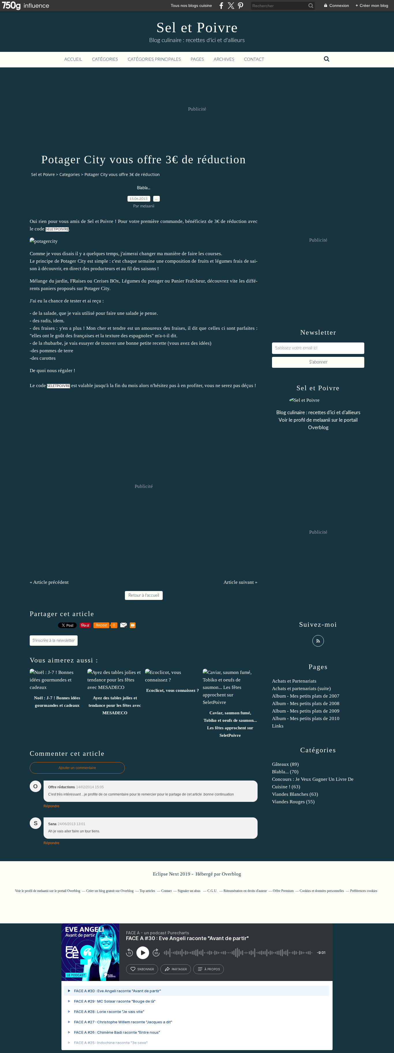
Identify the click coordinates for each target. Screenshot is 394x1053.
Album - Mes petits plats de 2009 (305, 711)
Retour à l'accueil (143, 595)
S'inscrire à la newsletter (54, 641)
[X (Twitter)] (230, 5)
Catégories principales (154, 59)
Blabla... (143, 188)
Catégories (105, 59)
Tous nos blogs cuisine (191, 5)
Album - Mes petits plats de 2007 (305, 696)
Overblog (231, 874)
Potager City (96, 288)
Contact (254, 59)
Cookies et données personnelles (322, 891)
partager (179, 969)
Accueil (73, 59)
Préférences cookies (363, 891)
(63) (295, 794)
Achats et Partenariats (294, 681)
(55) (293, 801)
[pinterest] (240, 5)
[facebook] (221, 5)
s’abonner (145, 969)
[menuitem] (73, 59)
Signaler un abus (189, 891)
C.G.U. (212, 891)
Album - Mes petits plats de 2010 (305, 718)
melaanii (321, 420)
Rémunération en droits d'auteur (245, 891)
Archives (224, 59)
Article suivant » (241, 582)
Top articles (147, 891)
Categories (69, 174)
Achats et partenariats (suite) (301, 688)
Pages (197, 59)
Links (278, 726)
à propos (212, 969)
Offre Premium (283, 891)
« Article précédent (49, 582)
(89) (285, 764)
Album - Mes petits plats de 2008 (305, 703)
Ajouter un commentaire (77, 768)
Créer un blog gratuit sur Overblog (110, 891)
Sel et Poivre (197, 27)
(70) (285, 771)
